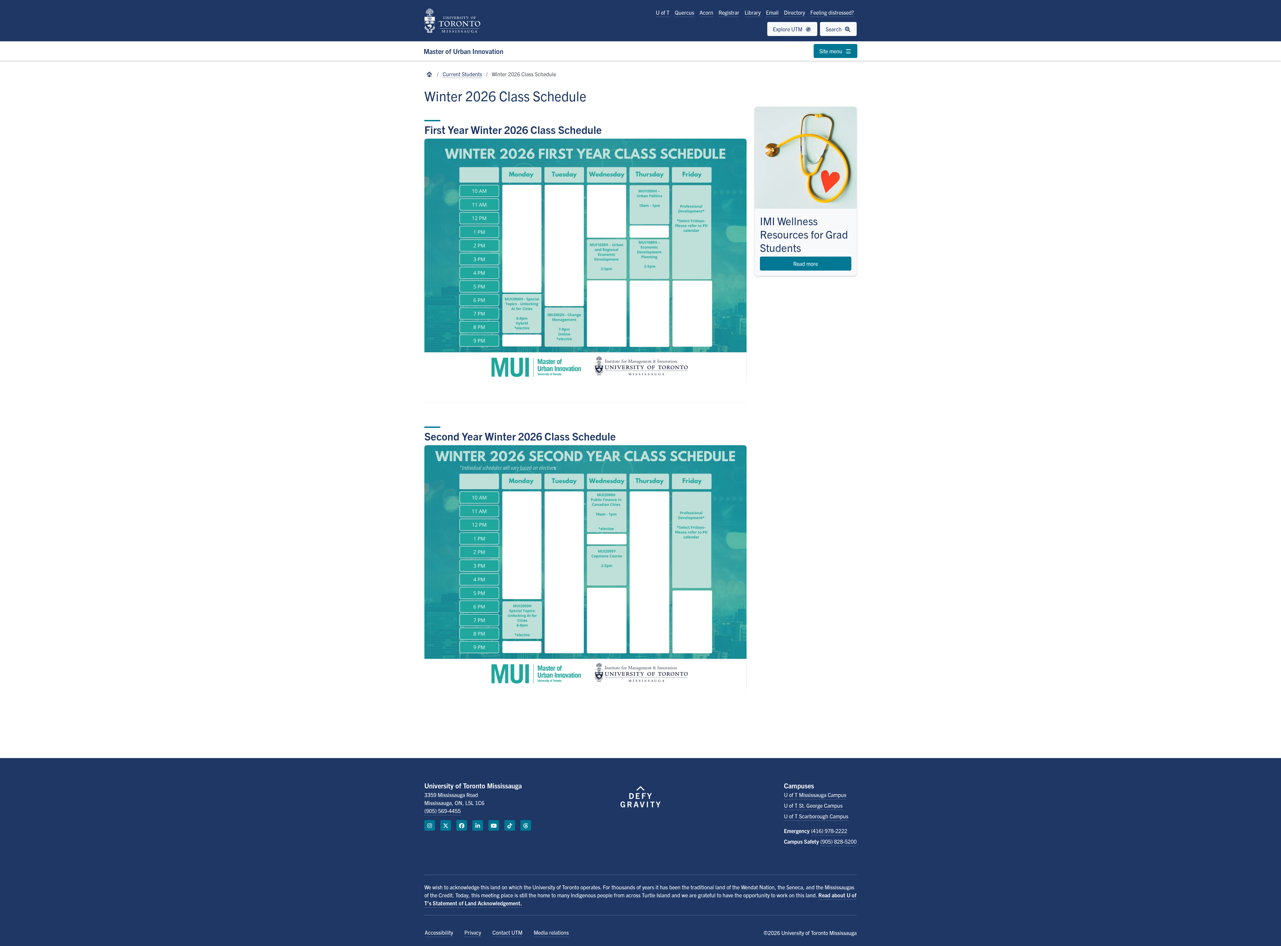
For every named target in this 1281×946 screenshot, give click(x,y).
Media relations (551, 932)
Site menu (831, 51)
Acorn (706, 12)
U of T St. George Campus (813, 805)
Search (834, 29)
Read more (805, 263)
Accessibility (439, 932)
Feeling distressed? (832, 12)
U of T (663, 12)
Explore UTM (788, 29)
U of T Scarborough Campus (816, 816)
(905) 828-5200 (838, 841)
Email (772, 12)
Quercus (684, 12)
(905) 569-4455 (442, 810)
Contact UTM (507, 932)
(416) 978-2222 (829, 830)
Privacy (472, 932)
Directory (794, 12)
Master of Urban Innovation (463, 51)
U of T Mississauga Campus (815, 794)
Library (753, 12)
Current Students (462, 74)
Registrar (729, 12)
